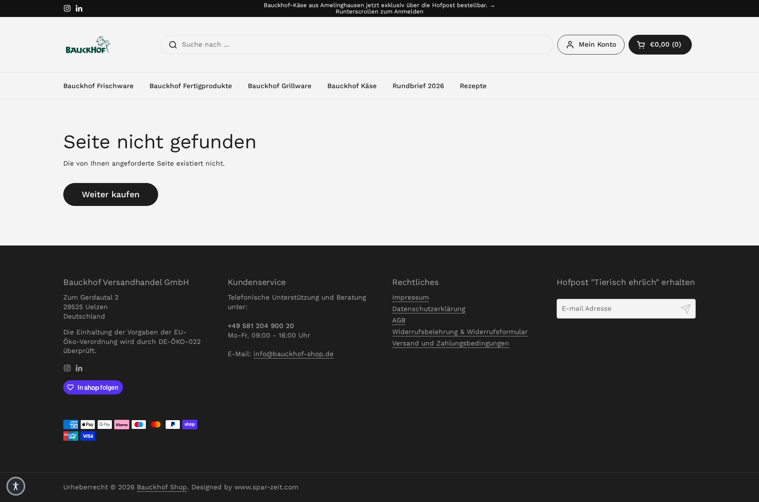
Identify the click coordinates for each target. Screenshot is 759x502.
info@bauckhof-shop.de (293, 354)
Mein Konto (597, 44)
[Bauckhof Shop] (88, 44)
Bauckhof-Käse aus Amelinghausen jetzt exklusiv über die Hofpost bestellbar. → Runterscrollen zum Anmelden (379, 8)
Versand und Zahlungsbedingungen (450, 343)
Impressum (410, 297)
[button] (660, 45)
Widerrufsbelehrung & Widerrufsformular (460, 332)
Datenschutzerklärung (428, 309)
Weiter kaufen (111, 194)
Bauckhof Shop (162, 487)
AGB (399, 320)
